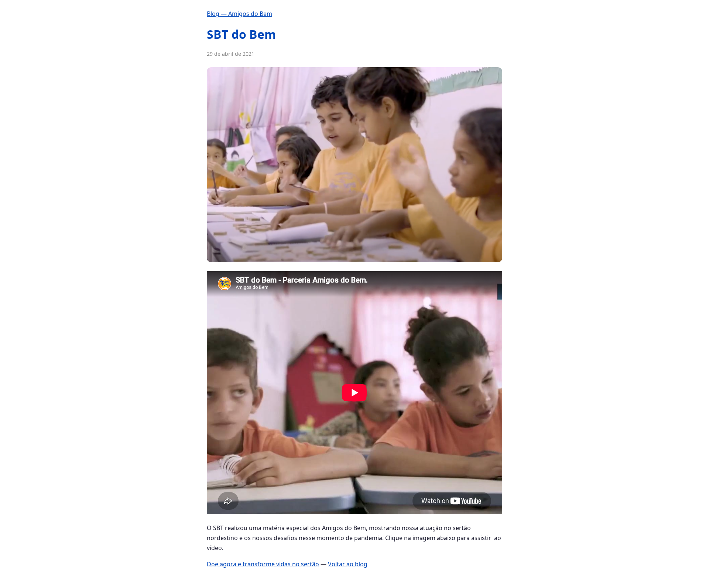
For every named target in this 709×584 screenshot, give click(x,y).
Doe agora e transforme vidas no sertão (263, 564)
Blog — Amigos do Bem (239, 14)
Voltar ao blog (347, 564)
